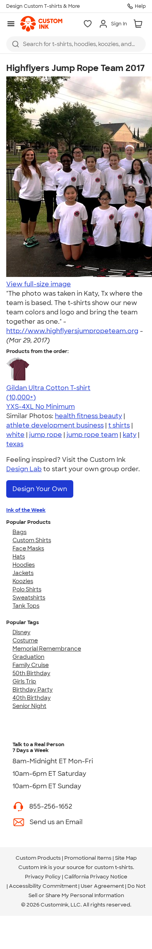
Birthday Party (32, 689)
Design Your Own (39, 489)
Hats (18, 556)
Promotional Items (87, 858)
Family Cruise (30, 665)
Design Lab (24, 469)
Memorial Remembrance (46, 648)
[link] (41, 24)
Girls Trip (24, 681)
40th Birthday (31, 697)
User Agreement (102, 886)
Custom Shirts (31, 540)
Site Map (126, 858)
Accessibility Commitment (43, 886)
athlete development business (55, 425)
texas (14, 444)
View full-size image (38, 284)
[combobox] (76, 44)
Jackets (23, 572)
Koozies (22, 581)
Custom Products (38, 858)
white (15, 435)
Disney (21, 632)
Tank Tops (25, 605)
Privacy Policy (43, 876)
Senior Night (29, 706)
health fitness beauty (88, 416)
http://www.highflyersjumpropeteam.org (72, 331)
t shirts (119, 425)
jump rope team (92, 435)
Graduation (28, 656)
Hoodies (23, 564)
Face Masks (28, 548)
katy (129, 435)
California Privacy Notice (95, 876)
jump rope (45, 435)
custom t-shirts (113, 867)
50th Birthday (31, 673)
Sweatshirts (28, 597)
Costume (25, 640)
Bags (19, 532)
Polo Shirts (26, 589)
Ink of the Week (26, 510)
